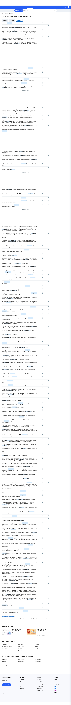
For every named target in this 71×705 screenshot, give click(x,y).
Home (2, 13)
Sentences (17, 10)
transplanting (4, 665)
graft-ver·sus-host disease (7, 646)
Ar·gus (36, 646)
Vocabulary (22, 688)
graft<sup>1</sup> (22, 650)
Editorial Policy (40, 684)
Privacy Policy (39, 681)
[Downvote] (46, 23)
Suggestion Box (57, 681)
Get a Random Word (6, 684)
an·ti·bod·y (20, 648)
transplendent (37, 665)
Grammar (22, 686)
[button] (65, 7)
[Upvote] (42, 23)
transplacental (4, 659)
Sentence (6, 13)
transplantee (20, 663)
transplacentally (21, 659)
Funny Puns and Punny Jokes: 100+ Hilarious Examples (42, 631)
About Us (39, 679)
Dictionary (22, 679)
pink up (36, 648)
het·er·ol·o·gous (21, 646)
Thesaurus (22, 681)
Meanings (5, 20)
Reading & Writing (23, 692)
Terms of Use (39, 688)
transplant (4, 661)
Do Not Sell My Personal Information (41, 691)
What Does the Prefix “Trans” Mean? (16, 630)
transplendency (21, 665)
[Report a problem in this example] (48, 23)
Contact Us (56, 679)
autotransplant (21, 644)
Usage (21, 690)
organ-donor (37, 650)
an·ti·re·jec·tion (4, 648)
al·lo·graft (37, 644)
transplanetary (38, 659)
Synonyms (12, 20)
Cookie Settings (40, 686)
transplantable (4, 650)
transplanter (37, 663)
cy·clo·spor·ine (4, 644)
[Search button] (55, 10)
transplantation (38, 661)
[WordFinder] (68, 7)
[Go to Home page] (6, 7)
